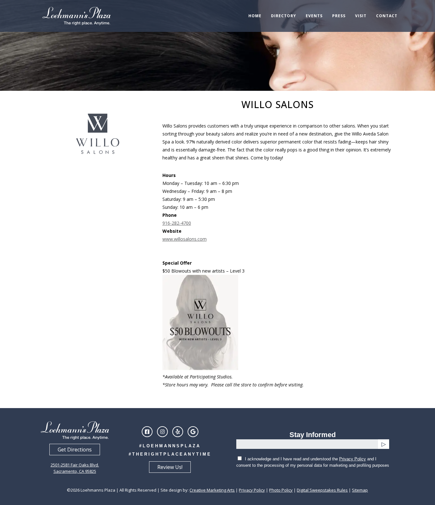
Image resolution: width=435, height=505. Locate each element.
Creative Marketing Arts (212, 490)
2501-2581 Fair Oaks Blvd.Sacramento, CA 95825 (75, 468)
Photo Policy (281, 490)
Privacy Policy (352, 459)
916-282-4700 (176, 223)
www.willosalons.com (184, 239)
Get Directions (75, 449)
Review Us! (169, 467)
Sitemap (360, 490)
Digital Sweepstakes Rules (322, 490)
